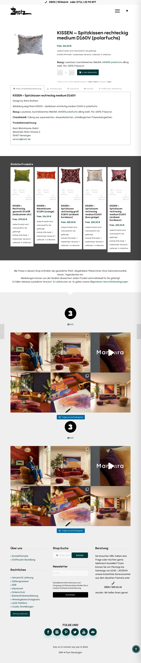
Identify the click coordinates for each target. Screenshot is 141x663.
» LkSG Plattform (18, 603)
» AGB (13, 584)
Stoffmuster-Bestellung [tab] (111, 88)
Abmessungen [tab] (55, 88)
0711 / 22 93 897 (86, 2)
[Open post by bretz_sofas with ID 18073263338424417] (30, 352)
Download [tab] (74, 88)
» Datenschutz (17, 592)
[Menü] (117, 11)
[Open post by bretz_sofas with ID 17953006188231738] (71, 393)
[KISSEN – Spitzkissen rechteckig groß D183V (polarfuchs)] (139, 331)
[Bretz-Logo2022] (21, 11)
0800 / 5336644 (57, 2)
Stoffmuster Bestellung (29, 198)
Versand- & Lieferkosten (55, 281)
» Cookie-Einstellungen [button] (22, 606)
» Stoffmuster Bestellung (22, 559)
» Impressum (16, 588)
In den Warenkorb (89, 72)
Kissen (90, 82)
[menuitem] (117, 11)
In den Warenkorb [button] (15, 192)
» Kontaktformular (19, 555)
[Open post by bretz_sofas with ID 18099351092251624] (30, 393)
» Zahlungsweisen (19, 581)
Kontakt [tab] (89, 88)
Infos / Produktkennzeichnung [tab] (28, 88)
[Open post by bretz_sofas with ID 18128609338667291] (71, 352)
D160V (95, 82)
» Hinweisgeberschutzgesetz (25, 599)
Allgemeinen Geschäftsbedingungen (109, 281)
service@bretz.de (22, 139)
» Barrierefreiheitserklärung (24, 595)
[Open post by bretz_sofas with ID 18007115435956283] (110, 393)
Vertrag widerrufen (20, 613)
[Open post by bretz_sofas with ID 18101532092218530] (110, 352)
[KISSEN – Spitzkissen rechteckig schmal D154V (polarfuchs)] (2, 331)
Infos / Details (22, 191)
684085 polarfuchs (112, 62)
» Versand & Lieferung (21, 577)
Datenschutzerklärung (70, 588)
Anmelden (70, 594)
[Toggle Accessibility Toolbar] (136, 649)
